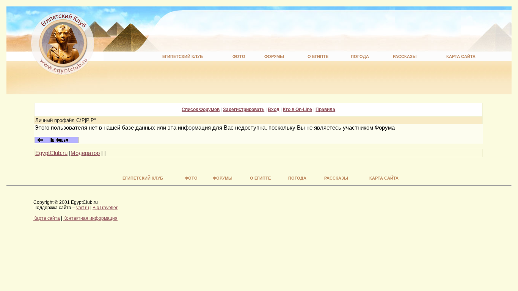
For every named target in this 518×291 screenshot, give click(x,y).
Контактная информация (90, 218)
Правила (325, 109)
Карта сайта (461, 56)
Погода (360, 56)
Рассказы (405, 56)
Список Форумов (201, 109)
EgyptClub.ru (51, 153)
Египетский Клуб (182, 56)
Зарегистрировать (243, 109)
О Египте (318, 56)
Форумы (274, 56)
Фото (238, 56)
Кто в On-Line (297, 109)
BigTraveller (105, 207)
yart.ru (82, 207)
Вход (273, 109)
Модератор (85, 153)
